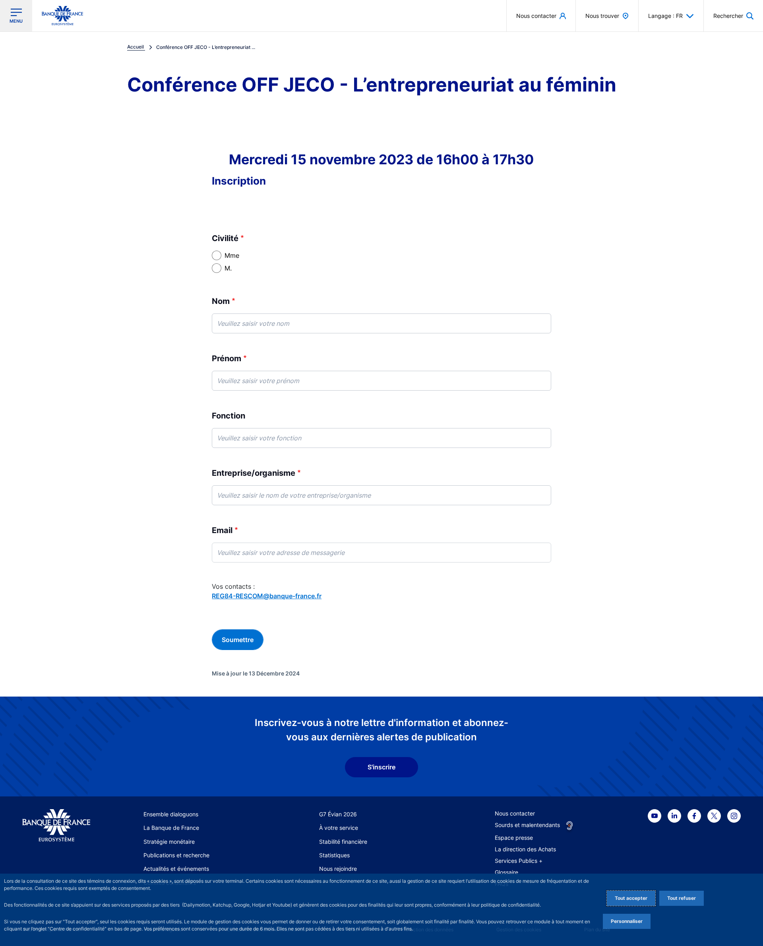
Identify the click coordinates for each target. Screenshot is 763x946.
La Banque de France (171, 827)
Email (222, 530)
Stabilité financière (343, 841)
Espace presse (514, 837)
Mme (232, 255)
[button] (733, 15)
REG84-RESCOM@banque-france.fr (266, 596)
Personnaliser (627, 921)
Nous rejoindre (338, 868)
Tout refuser (681, 898)
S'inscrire (381, 767)
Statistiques (334, 855)
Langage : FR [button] (665, 15)
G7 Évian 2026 (338, 814)
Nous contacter (515, 813)
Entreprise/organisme (253, 473)
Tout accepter (631, 898)
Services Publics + (518, 860)
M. (228, 268)
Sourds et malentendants (527, 824)
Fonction (228, 415)
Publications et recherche (176, 855)
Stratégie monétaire (169, 841)
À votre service (338, 827)
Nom (221, 301)
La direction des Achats (525, 849)
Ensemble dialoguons (170, 814)
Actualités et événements (176, 868)
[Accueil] (56, 825)
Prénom (226, 358)
